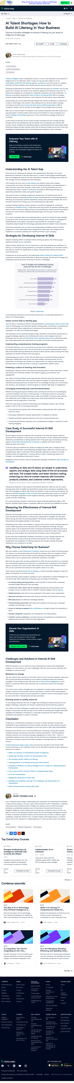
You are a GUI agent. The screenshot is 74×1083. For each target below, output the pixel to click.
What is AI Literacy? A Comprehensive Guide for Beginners (28, 753)
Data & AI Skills (35, 986)
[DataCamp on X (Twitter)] (8, 1066)
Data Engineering (6, 1025)
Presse (3, 987)
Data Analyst (65, 1017)
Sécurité (47, 1074)
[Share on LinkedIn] (11, 833)
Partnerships (5, 996)
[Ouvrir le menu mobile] (71, 8)
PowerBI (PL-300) (66, 1028)
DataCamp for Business (31, 551)
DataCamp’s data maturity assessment (39, 338)
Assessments (20, 998)
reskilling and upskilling (18, 115)
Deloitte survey (21, 207)
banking (28, 83)
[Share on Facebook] (15, 833)
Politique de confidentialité (8, 1071)
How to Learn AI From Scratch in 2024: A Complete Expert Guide (30, 771)
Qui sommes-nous (6, 984)
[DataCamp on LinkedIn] (14, 1066)
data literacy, (32, 183)
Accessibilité (39, 1074)
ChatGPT (56, 88)
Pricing (48, 984)
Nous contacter (6, 1001)
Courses (18, 990)
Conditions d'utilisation (7, 1078)
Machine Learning (6, 1022)
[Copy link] (7, 833)
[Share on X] (23, 833)
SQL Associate (65, 1020)
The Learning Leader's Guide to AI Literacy (23, 759)
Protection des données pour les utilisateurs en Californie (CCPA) (17, 1074)
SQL (62, 990)
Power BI (63, 997)
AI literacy (32, 189)
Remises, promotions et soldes (50, 992)
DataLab (18, 1001)
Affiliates (4, 993)
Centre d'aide (5, 998)
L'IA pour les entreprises (25, 18)
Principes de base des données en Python (36, 1031)
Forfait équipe (35, 993)
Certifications (20, 993)
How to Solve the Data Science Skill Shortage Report (39, 105)
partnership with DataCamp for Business (26, 442)
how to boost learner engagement (47, 681)
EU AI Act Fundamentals (16, 774)
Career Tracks (20, 984)
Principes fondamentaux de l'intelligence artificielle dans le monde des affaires (15, 851)
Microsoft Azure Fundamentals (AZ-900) (37, 1042)
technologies (10, 83)
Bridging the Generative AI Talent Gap (21, 778)
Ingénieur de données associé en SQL (52, 1039)
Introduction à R (21, 1025)
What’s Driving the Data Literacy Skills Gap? (23, 786)
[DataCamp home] (14, 1061)
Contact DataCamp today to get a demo (20, 745)
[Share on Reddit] (19, 833)
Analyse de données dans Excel (20, 1033)
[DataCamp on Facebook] (2, 1066)
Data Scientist (65, 1023)
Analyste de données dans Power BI (50, 1032)
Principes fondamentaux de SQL (36, 1025)
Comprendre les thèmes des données (36, 1048)
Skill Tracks (19, 987)
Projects (18, 996)
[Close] (71, 3)
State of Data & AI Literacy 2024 (41, 95)
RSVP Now (64, 3)
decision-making (32, 197)
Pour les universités (51, 1005)
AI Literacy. (59, 590)
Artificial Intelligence (13, 79)
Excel (62, 1000)
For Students (49, 987)
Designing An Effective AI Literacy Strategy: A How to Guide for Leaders (33, 766)
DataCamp (39, 311)
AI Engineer (64, 1026)
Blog (14, 18)
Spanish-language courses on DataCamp (27, 493)
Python (63, 984)
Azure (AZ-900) (65, 1031)
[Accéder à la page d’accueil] (7, 8)
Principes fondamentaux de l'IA (36, 1019)
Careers (3, 990)
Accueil (8, 18)
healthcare (18, 83)
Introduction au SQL (22, 1022)
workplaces (42, 83)
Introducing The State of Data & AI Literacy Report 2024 (27, 756)
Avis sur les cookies (22, 1071)
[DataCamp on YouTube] (20, 1066)
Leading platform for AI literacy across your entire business (28, 762)
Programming (5, 1027)
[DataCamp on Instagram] (26, 1066)
